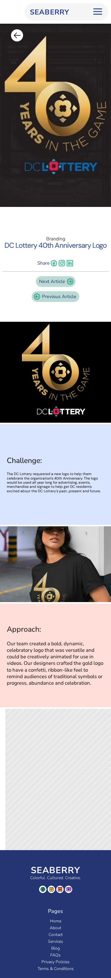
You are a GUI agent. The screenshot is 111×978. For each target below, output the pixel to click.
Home (55, 921)
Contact (56, 934)
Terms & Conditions (56, 968)
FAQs (55, 955)
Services (55, 941)
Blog (55, 948)
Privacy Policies (55, 962)
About (55, 928)
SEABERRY (55, 870)
